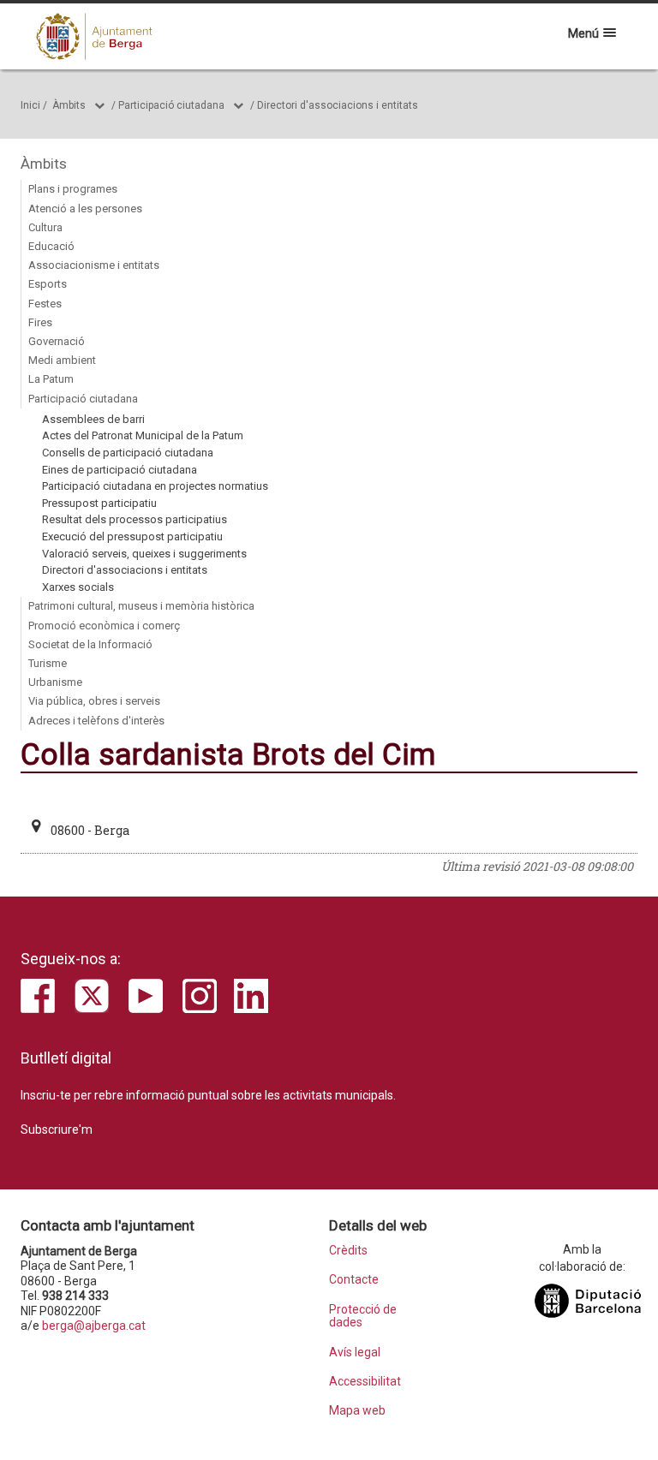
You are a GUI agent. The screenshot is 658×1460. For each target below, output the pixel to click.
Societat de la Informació (90, 644)
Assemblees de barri (93, 419)
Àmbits (69, 105)
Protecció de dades (363, 1316)
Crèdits (348, 1250)
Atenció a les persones (85, 208)
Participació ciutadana (171, 105)
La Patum (51, 378)
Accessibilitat (365, 1381)
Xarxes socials (78, 587)
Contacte (354, 1279)
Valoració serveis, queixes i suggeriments (144, 553)
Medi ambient (62, 360)
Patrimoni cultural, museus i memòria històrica (141, 605)
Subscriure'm (57, 1129)
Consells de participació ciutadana (127, 452)
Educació (51, 246)
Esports (47, 283)
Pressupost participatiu (99, 503)
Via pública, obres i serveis (94, 700)
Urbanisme (55, 682)
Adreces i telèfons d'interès (96, 720)
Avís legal (354, 1352)
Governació (56, 341)
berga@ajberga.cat (94, 1325)
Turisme (47, 663)
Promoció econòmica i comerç (104, 625)
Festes (45, 303)
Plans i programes (72, 188)
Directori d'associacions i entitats (337, 105)
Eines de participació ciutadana (119, 469)
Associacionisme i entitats (93, 265)
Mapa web (357, 1410)
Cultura (45, 227)
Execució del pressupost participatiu (132, 536)
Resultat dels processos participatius (134, 519)
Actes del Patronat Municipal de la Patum (142, 435)
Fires (40, 322)
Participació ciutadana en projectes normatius (155, 486)
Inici (30, 105)
